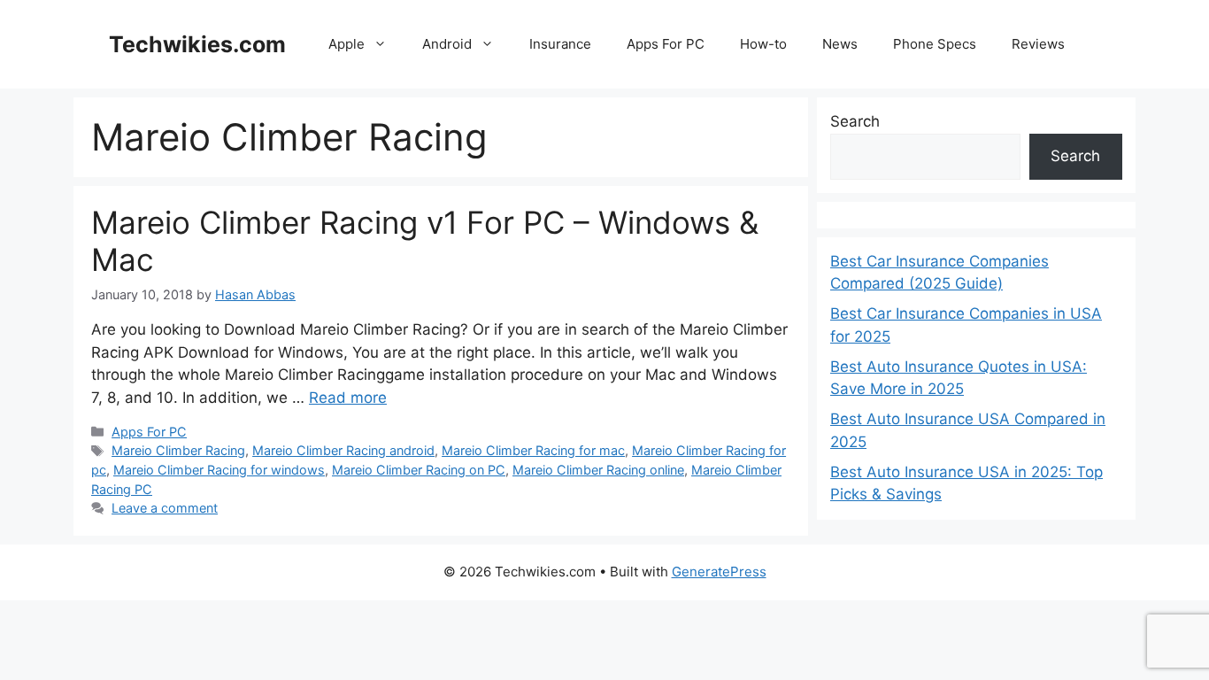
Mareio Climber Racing (178, 450)
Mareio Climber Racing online (598, 469)
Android (447, 43)
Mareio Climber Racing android (343, 450)
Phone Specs (934, 43)
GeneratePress (719, 571)
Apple (346, 43)
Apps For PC (666, 43)
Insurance (560, 43)
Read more (348, 397)
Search (855, 121)
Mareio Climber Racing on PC (418, 469)
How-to (763, 43)
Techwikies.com (197, 44)
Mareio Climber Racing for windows (219, 469)
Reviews (1038, 43)
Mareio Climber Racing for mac (533, 450)
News (840, 43)
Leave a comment (165, 507)
